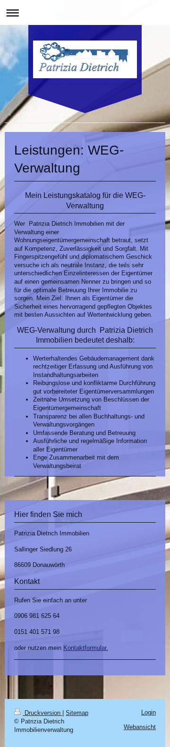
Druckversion (42, 712)
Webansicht (140, 727)
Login (148, 712)
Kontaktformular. (85, 647)
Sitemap (77, 712)
